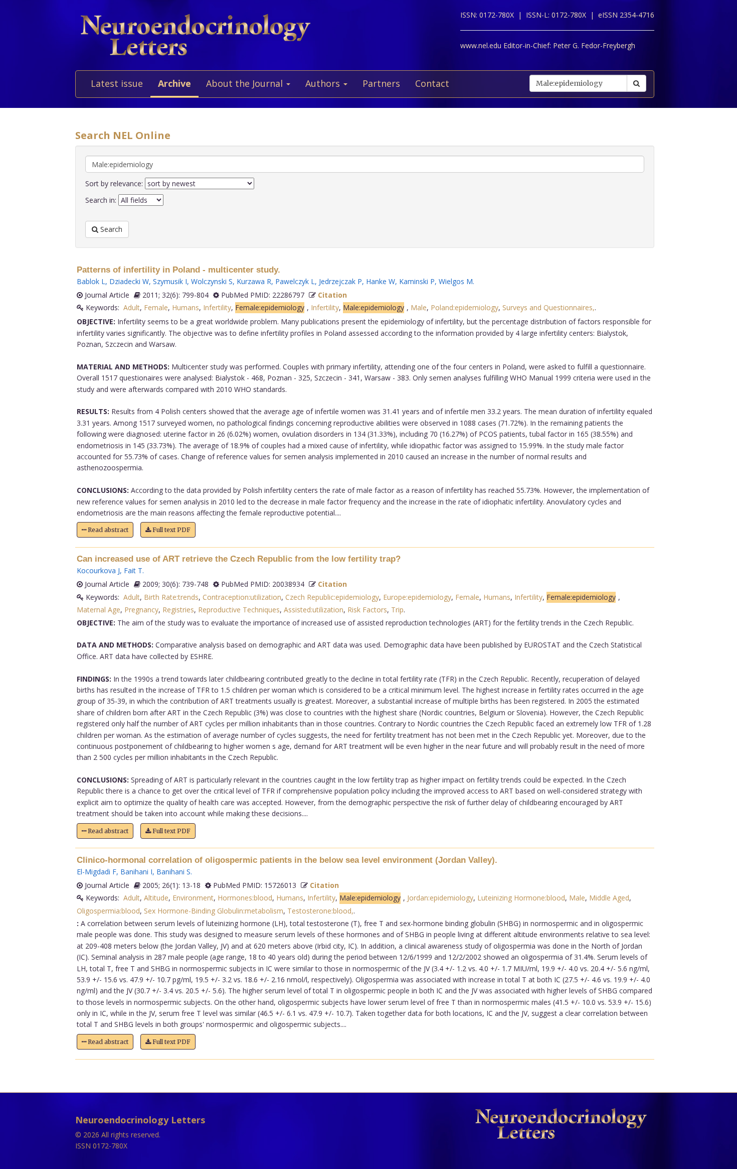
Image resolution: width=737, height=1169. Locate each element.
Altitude (156, 897)
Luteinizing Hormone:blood (521, 897)
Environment (193, 897)
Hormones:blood (245, 897)
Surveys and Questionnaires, (548, 307)
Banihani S (173, 871)
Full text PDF (171, 530)
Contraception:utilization (242, 597)
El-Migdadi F (96, 871)
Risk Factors (367, 609)
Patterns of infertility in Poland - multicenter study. (178, 270)
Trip (397, 609)
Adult (131, 307)
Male (419, 307)
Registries (178, 609)
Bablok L (91, 281)
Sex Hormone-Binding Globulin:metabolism (213, 911)
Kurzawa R (254, 281)
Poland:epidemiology (464, 307)
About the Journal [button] (245, 83)
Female (156, 307)
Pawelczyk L (295, 281)
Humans (185, 307)
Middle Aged (609, 897)
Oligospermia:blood (108, 911)
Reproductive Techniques (239, 609)
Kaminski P (417, 281)
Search (110, 229)
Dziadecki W (129, 281)
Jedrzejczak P (340, 281)
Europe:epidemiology (417, 597)
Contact (432, 83)
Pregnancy (141, 609)
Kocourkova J (98, 570)
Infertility (217, 307)
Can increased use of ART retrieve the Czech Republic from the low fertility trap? (239, 559)
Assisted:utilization (313, 609)
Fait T (133, 570)
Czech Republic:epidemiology (332, 597)
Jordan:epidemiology (440, 897)
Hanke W (380, 281)
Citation (332, 295)
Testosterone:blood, (320, 911)
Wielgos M (456, 281)
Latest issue (117, 83)
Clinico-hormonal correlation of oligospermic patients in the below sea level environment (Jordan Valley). (287, 860)
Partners (381, 83)
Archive (174, 83)
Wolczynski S (212, 281)
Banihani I (136, 871)
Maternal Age (98, 609)
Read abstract (107, 530)
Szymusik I (170, 281)
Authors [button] (323, 83)
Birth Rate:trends (171, 597)
